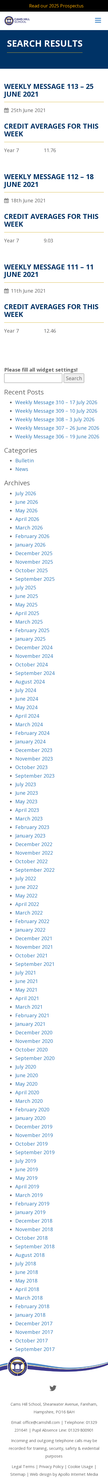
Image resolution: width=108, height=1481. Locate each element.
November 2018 (34, 1229)
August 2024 (30, 681)
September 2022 (35, 870)
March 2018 (29, 1297)
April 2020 (27, 1092)
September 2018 (35, 1246)
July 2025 (25, 587)
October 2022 (31, 861)
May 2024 (26, 707)
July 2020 (25, 1066)
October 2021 (31, 955)
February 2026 (32, 536)
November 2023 (34, 758)
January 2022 (30, 929)
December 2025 (33, 553)
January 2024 (30, 741)
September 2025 (35, 579)
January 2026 (30, 544)
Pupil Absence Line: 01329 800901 (63, 1430)
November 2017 (34, 1332)
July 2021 (25, 972)
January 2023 (30, 835)
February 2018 (32, 1306)
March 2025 (29, 621)
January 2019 (30, 1212)
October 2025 (31, 570)
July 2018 (25, 1263)
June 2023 (26, 792)
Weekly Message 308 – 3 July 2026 (54, 419)
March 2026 (29, 527)
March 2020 (29, 1101)
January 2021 (30, 1024)
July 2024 (25, 690)
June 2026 (26, 502)
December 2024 (33, 647)
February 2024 (32, 733)
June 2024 (26, 698)
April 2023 (27, 810)
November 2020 (34, 1041)
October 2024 (31, 664)
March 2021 (29, 1006)
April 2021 (27, 998)
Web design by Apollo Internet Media (64, 1474)
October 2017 (31, 1340)
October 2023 (31, 767)
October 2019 (31, 1143)
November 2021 (34, 947)
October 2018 (31, 1237)
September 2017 (35, 1349)
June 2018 (26, 1272)
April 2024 (27, 715)
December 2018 (33, 1220)
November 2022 (34, 852)
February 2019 (32, 1203)
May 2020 (26, 1083)
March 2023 (29, 818)
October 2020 (31, 1049)
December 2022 (33, 844)
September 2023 (35, 775)
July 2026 (25, 493)
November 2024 (34, 656)
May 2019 (26, 1178)
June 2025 (26, 596)
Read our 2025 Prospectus (56, 6)
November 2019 (34, 1135)
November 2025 (34, 561)
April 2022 (27, 904)
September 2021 (35, 964)
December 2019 (33, 1126)
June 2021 (26, 981)
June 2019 (26, 1169)
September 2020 (35, 1058)
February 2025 (32, 630)
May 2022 (26, 895)
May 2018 (26, 1280)
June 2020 (26, 1075)
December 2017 (33, 1323)
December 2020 (33, 1032)
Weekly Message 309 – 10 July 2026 (56, 410)
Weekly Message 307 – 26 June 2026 (57, 428)
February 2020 (32, 1109)
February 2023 (32, 827)
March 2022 (29, 912)
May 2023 (26, 801)
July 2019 (25, 1160)
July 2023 (25, 784)
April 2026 (27, 519)
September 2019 (35, 1152)
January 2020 (30, 1118)
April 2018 (27, 1289)
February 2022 (32, 921)
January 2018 (30, 1315)
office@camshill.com (41, 1422)
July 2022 (25, 878)
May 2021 (26, 989)
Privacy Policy (51, 1466)
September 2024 (35, 673)
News (21, 469)
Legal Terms (23, 1466)
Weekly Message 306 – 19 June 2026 (57, 436)
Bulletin (24, 460)
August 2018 (30, 1255)
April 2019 (27, 1186)
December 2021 (33, 938)
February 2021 (32, 1015)
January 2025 (30, 638)
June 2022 (26, 887)
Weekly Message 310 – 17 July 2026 (56, 402)
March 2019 (29, 1195)
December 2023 (33, 750)
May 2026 (26, 510)
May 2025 (26, 604)
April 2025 (27, 613)
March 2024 (29, 724)
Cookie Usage (80, 1466)
